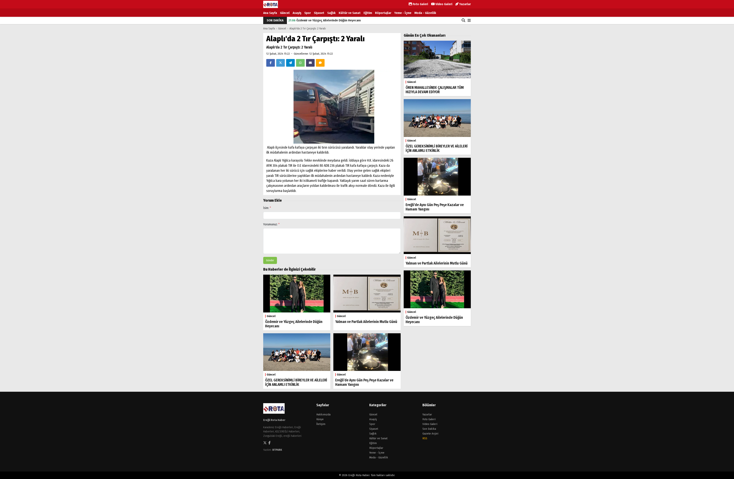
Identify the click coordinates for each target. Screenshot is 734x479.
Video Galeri (443, 4)
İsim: (267, 208)
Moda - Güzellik (425, 13)
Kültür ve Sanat (350, 13)
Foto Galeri (420, 4)
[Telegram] (290, 63)
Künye (320, 419)
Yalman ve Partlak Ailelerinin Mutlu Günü (320, 23)
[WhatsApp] (300, 63)
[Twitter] (280, 63)
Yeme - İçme (402, 13)
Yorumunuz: (271, 224)
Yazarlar (465, 4)
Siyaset (319, 13)
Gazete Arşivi (430, 433)
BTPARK (277, 449)
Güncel (285, 13)
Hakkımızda (323, 414)
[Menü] (469, 20)
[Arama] (463, 20)
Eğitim (368, 13)
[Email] (310, 63)
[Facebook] (270, 63)
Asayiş (297, 13)
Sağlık (331, 13)
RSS (424, 438)
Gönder (270, 260)
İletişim (320, 424)
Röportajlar (383, 13)
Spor (307, 13)
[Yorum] (320, 63)
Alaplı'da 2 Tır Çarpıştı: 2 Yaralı (307, 28)
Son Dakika (429, 428)
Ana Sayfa (270, 13)
